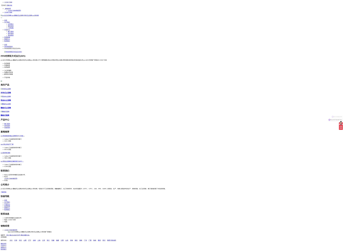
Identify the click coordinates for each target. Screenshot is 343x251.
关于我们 (7, 22)
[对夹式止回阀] (6, 89)
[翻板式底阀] (5, 111)
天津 (15, 240)
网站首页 (3, 243)
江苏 (43, 240)
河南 (71, 240)
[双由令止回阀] (6, 96)
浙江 (48, 240)
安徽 (52, 240)
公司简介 (11, 24)
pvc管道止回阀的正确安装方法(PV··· (12, 161)
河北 (20, 240)
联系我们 (7, 41)
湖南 (80, 240)
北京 (11, 240)
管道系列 (11, 35)
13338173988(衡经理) (14, 10)
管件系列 (11, 33)
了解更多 (3, 192)
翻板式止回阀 (6, 108)
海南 (94, 240)
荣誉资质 (11, 26)
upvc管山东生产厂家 (7, 144)
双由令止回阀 (6, 100)
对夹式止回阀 (6, 93)
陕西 (108, 240)
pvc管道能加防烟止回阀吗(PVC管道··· (13, 136)
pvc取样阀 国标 (5, 153)
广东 (85, 240)
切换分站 (9, 5)
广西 (90, 240)
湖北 (76, 240)
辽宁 (29, 240)
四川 (104, 240)
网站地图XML (25, 235)
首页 (5, 20)
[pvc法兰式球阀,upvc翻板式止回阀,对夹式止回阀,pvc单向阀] (20, 15)
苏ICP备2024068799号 (13, 235)
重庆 (99, 240)
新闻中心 (7, 39)
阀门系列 (11, 31)
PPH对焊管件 (8, 46)
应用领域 (7, 37)
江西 (62, 240)
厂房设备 (11, 28)
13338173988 (8, 2)
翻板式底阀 (5, 115)
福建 (57, 240)
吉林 (34, 240)
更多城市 (113, 240)
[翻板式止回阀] (6, 104)
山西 (25, 240)
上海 (39, 240)
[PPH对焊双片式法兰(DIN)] (13, 52)
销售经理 (7, 8)
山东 (66, 240)
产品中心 (7, 29)
